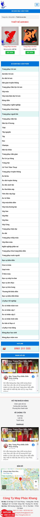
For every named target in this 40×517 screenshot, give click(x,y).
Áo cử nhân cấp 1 (8, 310)
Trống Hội (6, 163)
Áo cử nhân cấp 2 (8, 314)
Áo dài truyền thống (9, 180)
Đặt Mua (10, 52)
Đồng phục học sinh (9, 333)
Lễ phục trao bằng (9, 328)
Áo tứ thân (6, 198)
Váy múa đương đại (9, 207)
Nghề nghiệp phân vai (10, 247)
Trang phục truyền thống (11, 172)
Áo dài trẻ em (7, 78)
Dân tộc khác (7, 150)
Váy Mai (5, 216)
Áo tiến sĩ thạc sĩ (8, 323)
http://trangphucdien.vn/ (23, 515)
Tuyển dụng (20, 420)
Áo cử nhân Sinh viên (10, 319)
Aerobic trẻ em (7, 74)
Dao (3, 141)
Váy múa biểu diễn (9, 203)
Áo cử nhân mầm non (10, 306)
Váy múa (5, 92)
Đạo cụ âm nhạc (8, 283)
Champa (5, 145)
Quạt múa (5, 269)
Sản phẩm (12, 17)
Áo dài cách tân (8, 185)
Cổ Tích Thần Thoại (9, 167)
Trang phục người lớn (10, 114)
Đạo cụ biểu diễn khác (10, 296)
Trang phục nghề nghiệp (11, 105)
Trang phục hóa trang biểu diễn (14, 251)
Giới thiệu (20, 416)
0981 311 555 (17, 510)
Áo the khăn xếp (8, 189)
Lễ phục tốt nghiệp (9, 301)
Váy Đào (5, 220)
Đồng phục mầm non (10, 337)
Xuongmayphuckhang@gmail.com (22, 513)
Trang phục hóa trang (10, 109)
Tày (3, 136)
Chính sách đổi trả (20, 404)
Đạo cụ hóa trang (8, 287)
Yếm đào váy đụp (8, 194)
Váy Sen (5, 211)
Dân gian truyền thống (10, 83)
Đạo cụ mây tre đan (9, 278)
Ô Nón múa (6, 274)
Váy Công (5, 225)
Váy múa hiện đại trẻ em (11, 96)
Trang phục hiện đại (9, 229)
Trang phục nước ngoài (11, 255)
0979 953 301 (28, 510)
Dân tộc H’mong (8, 123)
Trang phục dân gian (10, 154)
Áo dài (4, 233)
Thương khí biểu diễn (10, 292)
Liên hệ (20, 418)
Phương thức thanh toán (20, 408)
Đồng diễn (6, 100)
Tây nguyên (6, 132)
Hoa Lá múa (6, 265)
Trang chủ (5, 17)
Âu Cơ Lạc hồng (8, 158)
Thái (3, 128)
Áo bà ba (5, 176)
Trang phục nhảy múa (10, 238)
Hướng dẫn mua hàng (20, 406)
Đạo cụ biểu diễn (8, 260)
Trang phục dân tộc (9, 119)
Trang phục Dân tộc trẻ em (12, 87)
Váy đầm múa (7, 242)
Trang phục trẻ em (9, 69)
